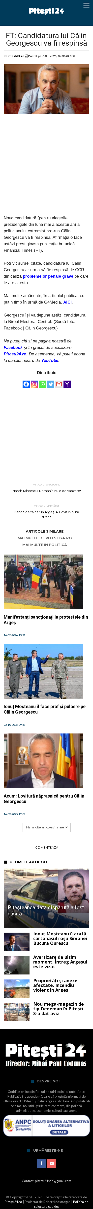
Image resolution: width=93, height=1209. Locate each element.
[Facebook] (26, 382)
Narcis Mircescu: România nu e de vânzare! (46, 488)
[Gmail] (58, 382)
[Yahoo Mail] (67, 382)
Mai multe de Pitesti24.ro (45, 538)
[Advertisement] (46, 168)
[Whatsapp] (42, 382)
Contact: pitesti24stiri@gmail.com (46, 1181)
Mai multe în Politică (44, 545)
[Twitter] (50, 382)
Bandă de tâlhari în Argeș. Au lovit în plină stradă (46, 511)
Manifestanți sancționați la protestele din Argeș (46, 619)
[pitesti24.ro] (46, 5)
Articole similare (44, 531)
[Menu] (86, 5)
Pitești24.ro (13, 1202)
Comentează (46, 847)
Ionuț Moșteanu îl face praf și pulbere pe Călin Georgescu (45, 709)
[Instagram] (34, 382)
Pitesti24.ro (16, 56)
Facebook (13, 347)
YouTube (49, 360)
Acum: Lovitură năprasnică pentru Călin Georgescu (44, 798)
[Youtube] (51, 1163)
